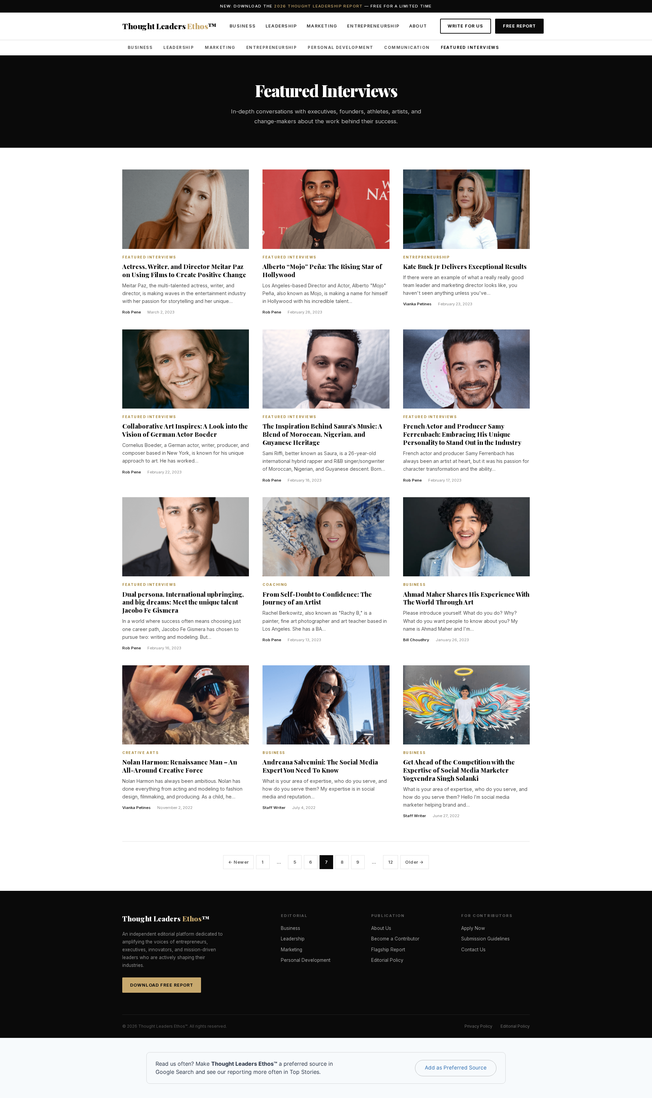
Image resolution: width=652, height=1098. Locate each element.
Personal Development (340, 47)
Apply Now (473, 928)
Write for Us (465, 26)
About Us (381, 928)
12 (390, 862)
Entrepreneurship (373, 26)
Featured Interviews (470, 47)
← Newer (238, 862)
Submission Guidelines (485, 938)
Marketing (322, 26)
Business (243, 26)
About (418, 26)
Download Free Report (161, 985)
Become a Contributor (395, 938)
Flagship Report (388, 949)
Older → (414, 862)
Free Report (519, 26)
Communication (407, 47)
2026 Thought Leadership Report (318, 6)
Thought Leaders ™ (169, 26)
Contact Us (473, 949)
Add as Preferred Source (456, 1067)
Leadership (281, 26)
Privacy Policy (478, 1026)
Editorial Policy (387, 960)
